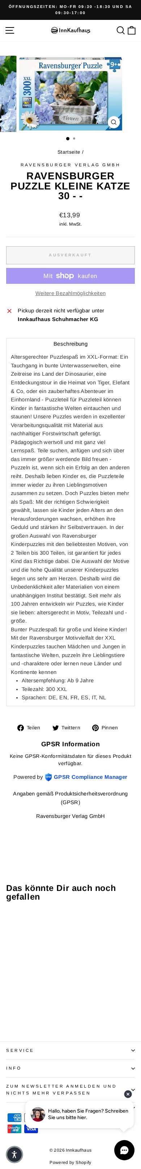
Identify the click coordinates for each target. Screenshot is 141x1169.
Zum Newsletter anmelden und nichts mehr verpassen (61, 1089)
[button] (14, 1154)
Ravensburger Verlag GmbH (71, 164)
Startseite (69, 152)
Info (13, 1068)
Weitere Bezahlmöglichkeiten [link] (70, 293)
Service (20, 1050)
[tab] (70, 343)
